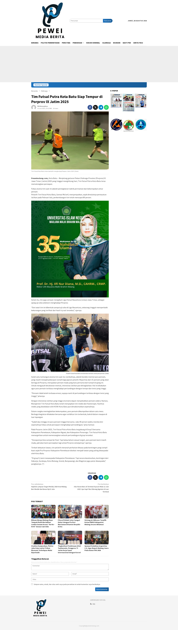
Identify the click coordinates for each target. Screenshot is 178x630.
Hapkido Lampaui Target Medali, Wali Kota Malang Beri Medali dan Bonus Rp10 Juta (49, 486)
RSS (94, 604)
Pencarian (107, 21)
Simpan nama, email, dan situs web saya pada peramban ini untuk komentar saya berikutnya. (67, 584)
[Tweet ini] (95, 107)
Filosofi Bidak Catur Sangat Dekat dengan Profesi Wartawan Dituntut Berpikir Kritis (69, 523)
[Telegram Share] (100, 107)
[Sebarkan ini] (90, 107)
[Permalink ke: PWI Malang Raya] (33, 107)
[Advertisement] (89, 64)
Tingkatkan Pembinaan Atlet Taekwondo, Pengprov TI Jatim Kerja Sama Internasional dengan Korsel (69, 549)
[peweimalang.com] (50, 20)
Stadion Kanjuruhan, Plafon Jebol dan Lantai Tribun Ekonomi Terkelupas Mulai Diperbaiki (42, 549)
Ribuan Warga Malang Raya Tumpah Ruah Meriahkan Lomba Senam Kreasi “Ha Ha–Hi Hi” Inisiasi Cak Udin (42, 523)
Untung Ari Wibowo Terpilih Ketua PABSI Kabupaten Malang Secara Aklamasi (95, 522)
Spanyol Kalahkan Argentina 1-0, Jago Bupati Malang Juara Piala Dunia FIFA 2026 (96, 548)
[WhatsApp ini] (106, 107)
